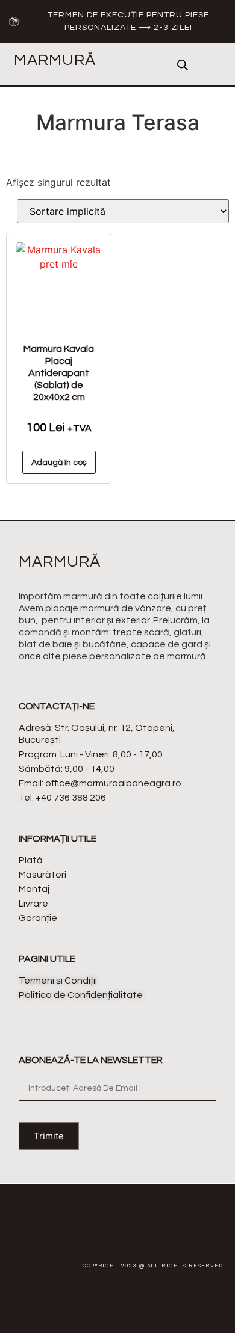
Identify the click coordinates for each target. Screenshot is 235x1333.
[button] (146, 64)
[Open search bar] (183, 65)
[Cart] (211, 65)
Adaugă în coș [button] (59, 462)
